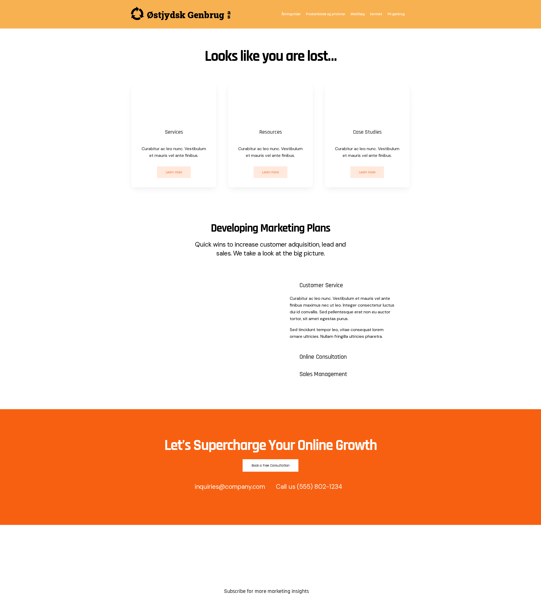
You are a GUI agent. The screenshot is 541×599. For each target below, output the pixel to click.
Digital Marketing (237, 567)
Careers (137, 574)
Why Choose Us (236, 574)
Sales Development (239, 560)
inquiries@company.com (230, 486)
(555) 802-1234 (319, 486)
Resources (139, 567)
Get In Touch (141, 560)
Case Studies (234, 582)
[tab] (343, 285)
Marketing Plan (235, 553)
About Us (138, 553)
